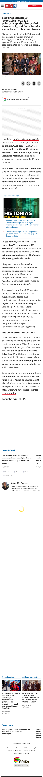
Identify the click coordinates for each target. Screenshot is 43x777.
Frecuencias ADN (21, 748)
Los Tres (7, 472)
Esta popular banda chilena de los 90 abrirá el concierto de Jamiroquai (16, 731)
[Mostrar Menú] (2, 5)
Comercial (10, 748)
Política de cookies (29, 750)
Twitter (28, 83)
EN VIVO (34, 6)
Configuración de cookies (21, 753)
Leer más (34, 491)
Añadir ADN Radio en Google (17, 99)
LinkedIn (34, 83)
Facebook (23, 83)
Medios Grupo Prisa (21, 765)
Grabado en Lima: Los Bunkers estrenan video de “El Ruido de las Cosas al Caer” (30, 697)
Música (7, 13)
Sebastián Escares (9, 89)
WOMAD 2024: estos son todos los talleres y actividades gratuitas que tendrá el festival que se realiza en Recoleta (11, 700)
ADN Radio (10, 6)
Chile (26, 472)
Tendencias (8, 475)
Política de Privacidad (14, 750)
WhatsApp (39, 83)
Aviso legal (32, 748)
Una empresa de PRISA (21, 760)
